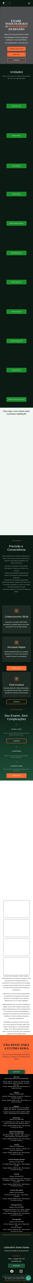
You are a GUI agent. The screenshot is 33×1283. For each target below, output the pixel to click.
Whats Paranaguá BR (16, 341)
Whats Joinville (16, 194)
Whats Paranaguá (16, 311)
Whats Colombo (16, 370)
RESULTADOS (16, 668)
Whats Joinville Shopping (16, 223)
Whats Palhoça (16, 135)
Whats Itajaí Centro (16, 253)
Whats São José (16, 106)
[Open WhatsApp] (28, 1278)
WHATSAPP (16, 54)
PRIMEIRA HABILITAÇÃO (16, 49)
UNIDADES (16, 60)
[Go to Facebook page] (12, 1271)
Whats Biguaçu (16, 166)
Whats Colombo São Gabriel (16, 399)
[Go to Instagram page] (21, 1271)
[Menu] (29, 3)
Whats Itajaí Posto (16, 282)
